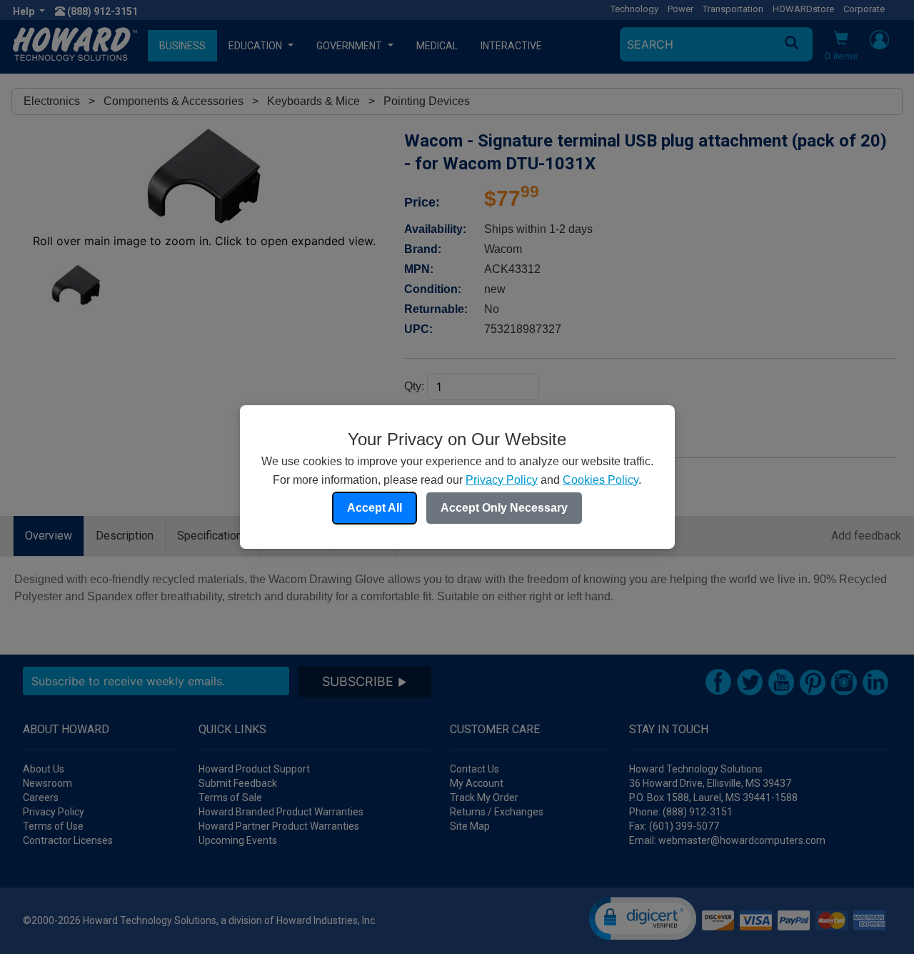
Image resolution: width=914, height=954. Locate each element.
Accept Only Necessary (504, 508)
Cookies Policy (600, 480)
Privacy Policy (502, 480)
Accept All (374, 508)
